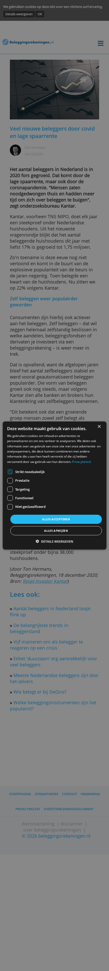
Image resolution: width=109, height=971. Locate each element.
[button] (54, 541)
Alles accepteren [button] (56, 519)
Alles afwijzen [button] (56, 531)
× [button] (99, 426)
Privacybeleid (81, 461)
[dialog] (54, 485)
